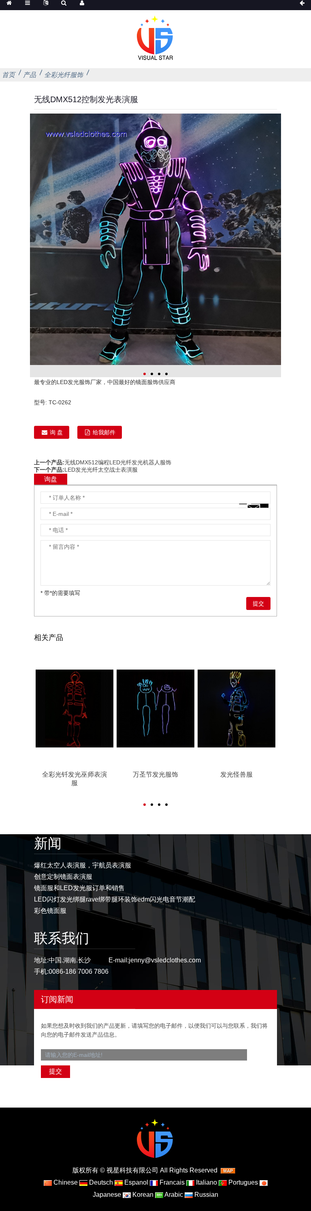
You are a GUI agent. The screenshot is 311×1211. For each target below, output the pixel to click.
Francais (171, 1182)
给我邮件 (104, 432)
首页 (8, 74)
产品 (29, 74)
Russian (205, 1194)
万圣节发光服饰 (155, 774)
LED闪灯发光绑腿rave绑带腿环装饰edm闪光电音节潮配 (114, 899)
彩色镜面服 (50, 910)
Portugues (242, 1182)
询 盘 (56, 432)
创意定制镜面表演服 (63, 876)
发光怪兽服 (236, 774)
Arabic (173, 1194)
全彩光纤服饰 (63, 74)
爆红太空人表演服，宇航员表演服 (82, 865)
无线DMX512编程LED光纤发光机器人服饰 (117, 462)
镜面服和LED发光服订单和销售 (79, 888)
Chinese (65, 1182)
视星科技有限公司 (132, 1170)
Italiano (205, 1182)
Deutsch (100, 1182)
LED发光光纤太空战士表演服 (101, 469)
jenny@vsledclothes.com (165, 960)
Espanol (135, 1182)
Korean (142, 1194)
